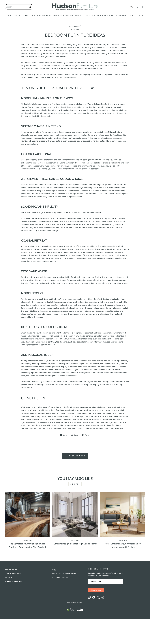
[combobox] (19, 6)
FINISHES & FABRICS (63, 15)
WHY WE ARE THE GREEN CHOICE (64, 574)
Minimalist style (28, 104)
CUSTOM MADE (44, 15)
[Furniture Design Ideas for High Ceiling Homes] (75, 514)
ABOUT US (80, 15)
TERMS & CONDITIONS (13, 574)
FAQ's (54, 570)
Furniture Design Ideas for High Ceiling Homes (75, 543)
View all (75, 484)
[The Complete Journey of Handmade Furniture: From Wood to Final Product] (27, 514)
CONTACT (90, 15)
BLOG (141, 15)
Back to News (76, 456)
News (77, 26)
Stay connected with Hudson (91, 428)
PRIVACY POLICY (11, 570)
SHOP (9, 15)
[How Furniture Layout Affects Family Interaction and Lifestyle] (122, 514)
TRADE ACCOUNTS (105, 15)
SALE (32, 15)
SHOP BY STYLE (21, 15)
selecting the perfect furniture (78, 410)
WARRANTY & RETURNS (13, 581)
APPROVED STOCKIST (126, 15)
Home (71, 26)
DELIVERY (8, 578)
